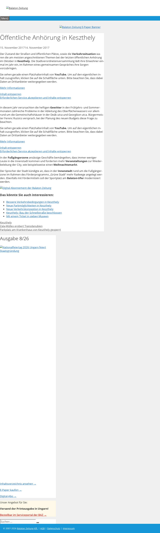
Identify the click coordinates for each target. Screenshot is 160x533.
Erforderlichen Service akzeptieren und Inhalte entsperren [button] (35, 97)
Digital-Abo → (8, 496)
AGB (42, 528)
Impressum (69, 528)
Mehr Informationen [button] (12, 88)
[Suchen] (37, 522)
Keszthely (6, 222)
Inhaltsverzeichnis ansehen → (18, 483)
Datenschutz (53, 528)
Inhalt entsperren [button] (10, 94)
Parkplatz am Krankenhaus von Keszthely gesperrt (30, 229)
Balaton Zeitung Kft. (27, 528)
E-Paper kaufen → (11, 490)
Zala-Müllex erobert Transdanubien (21, 226)
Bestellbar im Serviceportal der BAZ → (23, 515)
